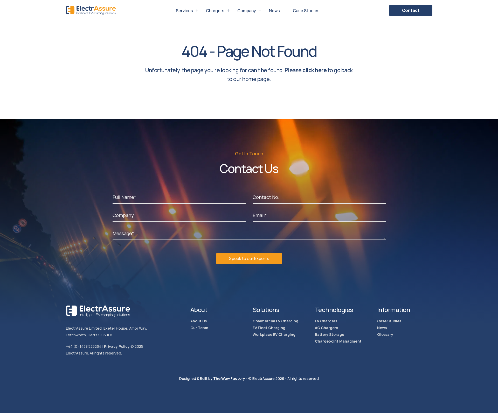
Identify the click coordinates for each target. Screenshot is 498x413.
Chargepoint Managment (338, 341)
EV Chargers (326, 320)
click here (314, 70)
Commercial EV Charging (275, 320)
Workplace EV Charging (274, 334)
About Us (198, 320)
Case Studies (306, 10)
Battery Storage (329, 334)
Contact (410, 10)
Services (184, 10)
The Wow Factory (229, 378)
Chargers (215, 10)
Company (246, 10)
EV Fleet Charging (269, 327)
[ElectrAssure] (91, 10)
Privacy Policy (117, 346)
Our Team (199, 327)
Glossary (385, 334)
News (274, 10)
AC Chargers (326, 327)
